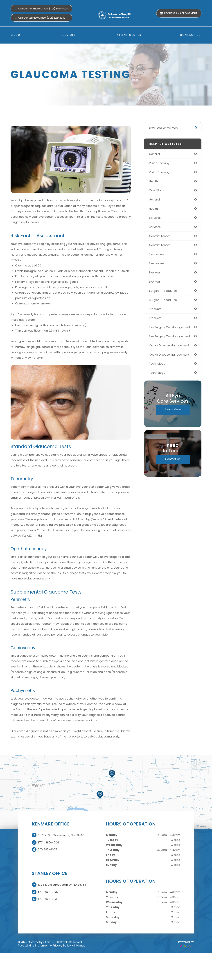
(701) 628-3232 (48, 892)
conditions (156, 190)
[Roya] (186, 946)
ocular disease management (169, 345)
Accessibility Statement (34, 945)
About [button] (16, 35)
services (155, 218)
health (153, 181)
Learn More (173, 409)
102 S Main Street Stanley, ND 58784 (62, 885)
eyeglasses (156, 254)
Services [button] (68, 35)
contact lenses (160, 236)
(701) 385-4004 (48, 842)
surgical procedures (163, 291)
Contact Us (190, 35)
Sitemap (79, 945)
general (154, 154)
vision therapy (159, 163)
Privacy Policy (62, 945)
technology (157, 363)
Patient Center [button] (128, 35)
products (155, 309)
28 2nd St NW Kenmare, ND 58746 (61, 835)
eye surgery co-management (169, 327)
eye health (156, 272)
